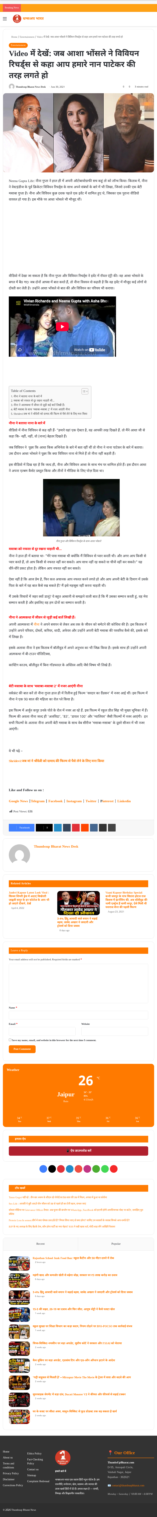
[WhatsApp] (105, 1169)
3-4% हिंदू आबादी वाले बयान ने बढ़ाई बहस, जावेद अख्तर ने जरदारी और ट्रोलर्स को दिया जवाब (77, 922)
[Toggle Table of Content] (83, 391)
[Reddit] (85, 828)
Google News (18, 801)
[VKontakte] (94, 828)
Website (85, 1024)
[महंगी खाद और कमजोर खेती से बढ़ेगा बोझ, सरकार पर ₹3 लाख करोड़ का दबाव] (19, 1280)
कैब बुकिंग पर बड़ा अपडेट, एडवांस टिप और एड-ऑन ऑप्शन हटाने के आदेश (74, 1360)
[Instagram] (87, 1169)
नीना (36, 625)
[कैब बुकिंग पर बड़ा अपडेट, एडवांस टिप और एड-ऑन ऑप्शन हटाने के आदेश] (19, 1366)
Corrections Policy (13, 1485)
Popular (116, 1244)
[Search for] (152, 20)
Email (13, 1024)
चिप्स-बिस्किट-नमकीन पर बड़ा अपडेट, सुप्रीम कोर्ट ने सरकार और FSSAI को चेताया (77, 1343)
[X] (52, 1169)
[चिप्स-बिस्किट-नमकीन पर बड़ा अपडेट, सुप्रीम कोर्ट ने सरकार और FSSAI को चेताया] (19, 1349)
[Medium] (96, 1169)
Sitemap (31, 1475)
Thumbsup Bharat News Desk (31, 87)
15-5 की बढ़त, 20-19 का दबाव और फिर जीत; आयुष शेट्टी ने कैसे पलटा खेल (74, 1309)
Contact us (32, 1469)
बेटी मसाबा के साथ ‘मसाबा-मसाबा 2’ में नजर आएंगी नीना (42, 409)
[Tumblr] (67, 828)
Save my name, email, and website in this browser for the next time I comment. (54, 1040)
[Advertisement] (78, 231)
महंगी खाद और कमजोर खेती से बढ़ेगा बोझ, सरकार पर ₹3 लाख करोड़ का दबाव (75, 1275)
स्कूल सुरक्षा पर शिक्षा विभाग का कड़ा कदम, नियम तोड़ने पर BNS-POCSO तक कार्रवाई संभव (82, 1326)
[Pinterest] (76, 828)
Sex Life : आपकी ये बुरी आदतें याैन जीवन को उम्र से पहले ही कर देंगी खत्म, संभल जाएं (47, 1203)
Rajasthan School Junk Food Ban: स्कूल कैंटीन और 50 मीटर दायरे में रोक (73, 1258)
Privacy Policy (11, 1473)
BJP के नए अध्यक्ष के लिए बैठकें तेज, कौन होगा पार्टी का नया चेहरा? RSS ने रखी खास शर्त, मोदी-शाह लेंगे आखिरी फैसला (62, 1226)
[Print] (112, 828)
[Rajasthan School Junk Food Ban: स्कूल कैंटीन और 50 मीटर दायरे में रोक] (19, 1263)
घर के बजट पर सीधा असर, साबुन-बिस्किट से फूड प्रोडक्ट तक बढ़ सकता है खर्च (75, 1411)
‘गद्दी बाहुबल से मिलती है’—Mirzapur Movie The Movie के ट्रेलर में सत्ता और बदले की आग (82, 1377)
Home (14, 37)
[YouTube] (78, 1169)
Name (13, 1007)
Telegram (38, 801)
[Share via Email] (103, 828)
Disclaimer (9, 1479)
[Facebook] (43, 1169)
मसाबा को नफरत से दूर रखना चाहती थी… (34, 401)
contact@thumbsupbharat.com (128, 1486)
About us (8, 1458)
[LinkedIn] (58, 828)
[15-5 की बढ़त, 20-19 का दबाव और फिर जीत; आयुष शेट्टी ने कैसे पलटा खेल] (19, 1314)
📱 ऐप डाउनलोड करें (78, 1151)
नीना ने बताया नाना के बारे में (28, 396)
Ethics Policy (34, 1454)
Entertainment (27, 37)
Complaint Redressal (38, 1481)
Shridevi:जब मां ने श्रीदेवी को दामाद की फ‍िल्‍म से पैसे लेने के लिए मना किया (50, 414)
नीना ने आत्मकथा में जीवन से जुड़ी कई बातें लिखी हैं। (39, 405)
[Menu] (5, 20)
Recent (40, 1244)
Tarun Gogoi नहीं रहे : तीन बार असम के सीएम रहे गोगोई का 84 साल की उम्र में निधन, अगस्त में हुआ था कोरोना (58, 1197)
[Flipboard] (114, 1169)
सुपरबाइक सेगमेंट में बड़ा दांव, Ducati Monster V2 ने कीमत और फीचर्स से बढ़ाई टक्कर (79, 1394)
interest (108, 801)
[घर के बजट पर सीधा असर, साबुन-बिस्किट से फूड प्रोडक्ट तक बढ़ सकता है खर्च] (19, 1417)
